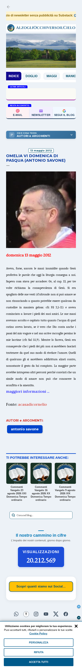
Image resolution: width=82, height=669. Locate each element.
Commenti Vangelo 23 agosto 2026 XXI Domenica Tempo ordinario (41, 94)
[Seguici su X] (56, 613)
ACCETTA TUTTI (38, 662)
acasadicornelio (32, 404)
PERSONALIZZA (38, 642)
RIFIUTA (38, 652)
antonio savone (25, 429)
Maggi (43, 76)
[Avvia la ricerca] (13, 515)
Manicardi (66, 76)
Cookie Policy (38, 633)
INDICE (14, 76)
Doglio (23, 76)
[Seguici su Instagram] (36, 613)
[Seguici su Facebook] (66, 613)
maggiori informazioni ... (27, 391)
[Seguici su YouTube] (46, 613)
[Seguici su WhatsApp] (16, 613)
